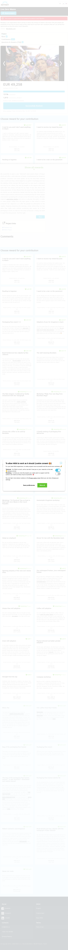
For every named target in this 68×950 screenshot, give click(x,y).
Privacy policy (33, 478)
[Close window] (61, 463)
